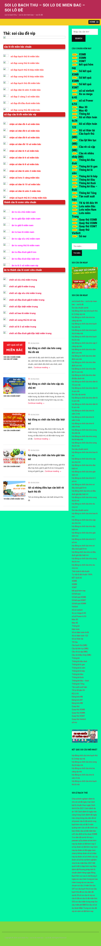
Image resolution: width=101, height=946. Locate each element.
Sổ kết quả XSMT (79, 600)
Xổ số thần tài (87, 130)
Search (78, 38)
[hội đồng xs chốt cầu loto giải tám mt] (14, 456)
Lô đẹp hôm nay (86, 866)
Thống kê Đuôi (87, 183)
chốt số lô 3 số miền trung (22, 326)
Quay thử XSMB (88, 219)
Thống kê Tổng (87, 193)
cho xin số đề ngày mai (81, 802)
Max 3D (83, 107)
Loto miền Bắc (87, 206)
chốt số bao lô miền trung (22, 313)
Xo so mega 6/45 (79, 613)
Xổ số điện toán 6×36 (80, 632)
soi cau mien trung (84, 879)
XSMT (82, 61)
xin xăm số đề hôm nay (84, 911)
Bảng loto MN (77, 703)
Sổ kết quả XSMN (79, 603)
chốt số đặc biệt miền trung (23, 306)
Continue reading (42, 367)
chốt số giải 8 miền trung (22, 286)
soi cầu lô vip (87, 895)
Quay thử (75, 706)
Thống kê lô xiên (78, 668)
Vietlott (75, 607)
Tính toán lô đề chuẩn (80, 571)
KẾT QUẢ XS (77, 578)
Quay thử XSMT (88, 226)
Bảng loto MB (77, 697)
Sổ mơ (82, 236)
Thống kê (84, 113)
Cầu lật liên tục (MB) (80, 648)
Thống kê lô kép (88, 176)
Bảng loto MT (77, 700)
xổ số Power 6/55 (79, 616)
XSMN (82, 57)
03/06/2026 (35, 343)
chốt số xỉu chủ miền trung (23, 279)
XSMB (82, 54)
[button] (94, 22)
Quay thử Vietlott (79, 719)
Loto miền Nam (87, 209)
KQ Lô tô (75, 693)
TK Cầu (75, 642)
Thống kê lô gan (88, 166)
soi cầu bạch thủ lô (83, 889)
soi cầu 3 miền (83, 885)
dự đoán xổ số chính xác (85, 857)
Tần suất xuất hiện (79, 687)
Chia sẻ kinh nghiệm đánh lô (83, 799)
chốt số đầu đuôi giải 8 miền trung (26, 300)
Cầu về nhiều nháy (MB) (83, 155)
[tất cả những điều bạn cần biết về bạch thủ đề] (14, 489)
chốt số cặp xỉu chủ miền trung (25, 293)
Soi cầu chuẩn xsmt (12, 396)
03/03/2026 (35, 483)
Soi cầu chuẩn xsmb (12, 357)
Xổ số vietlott (77, 610)
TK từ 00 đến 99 (88, 203)
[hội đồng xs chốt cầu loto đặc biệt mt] (14, 420)
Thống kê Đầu (87, 179)
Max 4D (83, 110)
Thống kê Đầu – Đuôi (80, 681)
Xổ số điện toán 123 (80, 636)
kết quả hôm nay (78, 591)
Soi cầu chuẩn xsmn (80, 510)
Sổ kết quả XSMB (79, 597)
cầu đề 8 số (80, 834)
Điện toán (76, 629)
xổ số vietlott (86, 90)
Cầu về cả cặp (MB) (80, 652)
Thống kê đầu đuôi (79, 661)
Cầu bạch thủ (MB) (79, 645)
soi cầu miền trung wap (84, 902)
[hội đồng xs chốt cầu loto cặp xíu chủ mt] (14, 385)
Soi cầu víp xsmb (10, 359)
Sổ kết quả (76, 594)
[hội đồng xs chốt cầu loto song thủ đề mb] (14, 348)
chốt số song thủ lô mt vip (22, 320)
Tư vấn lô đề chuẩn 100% (14, 499)
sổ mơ (74, 722)
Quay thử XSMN (88, 223)
